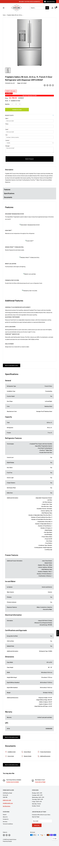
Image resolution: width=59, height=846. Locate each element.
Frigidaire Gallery (10, 83)
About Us (5, 817)
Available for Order (17, 109)
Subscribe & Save (51, 1)
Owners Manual (27, 751)
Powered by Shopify (7, 841)
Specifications (9, 193)
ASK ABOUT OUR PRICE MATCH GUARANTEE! (29, 1)
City (6, 134)
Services (5, 821)
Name (7, 118)
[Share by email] (53, 85)
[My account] (52, 8)
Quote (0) (57, 633)
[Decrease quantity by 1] (12, 104)
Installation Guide (11, 751)
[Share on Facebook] (45, 85)
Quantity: (7, 104)
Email (7, 129)
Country (7, 140)
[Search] (47, 7)
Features (7, 189)
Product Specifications (45, 751)
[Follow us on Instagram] (7, 835)
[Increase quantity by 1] (19, 104)
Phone (6, 124)
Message (7, 146)
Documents (8, 197)
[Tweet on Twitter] (50, 85)
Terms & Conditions (8, 824)
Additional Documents (45, 756)
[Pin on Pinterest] (47, 85)
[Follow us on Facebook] (4, 835)
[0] (55, 8)
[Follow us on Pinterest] (9, 835)
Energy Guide (10, 756)
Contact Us (5, 819)
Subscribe (36, 825)
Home (4, 15)
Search (4, 814)
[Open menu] (3, 7)
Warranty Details (27, 756)
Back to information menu (11, 365)
